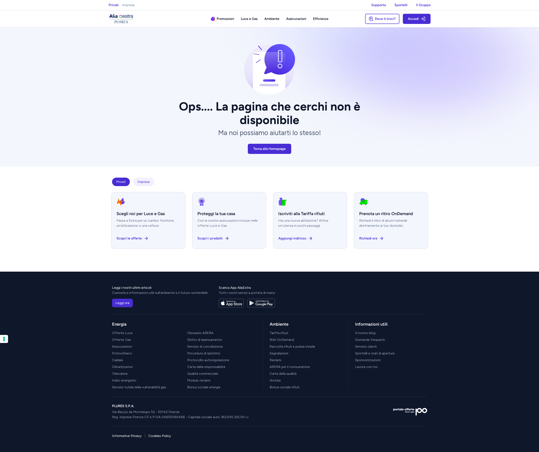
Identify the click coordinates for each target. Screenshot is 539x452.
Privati (114, 5)
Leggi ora (122, 303)
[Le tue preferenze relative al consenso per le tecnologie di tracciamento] (4, 339)
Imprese (128, 5)
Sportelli (400, 5)
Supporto (378, 5)
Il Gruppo (423, 5)
